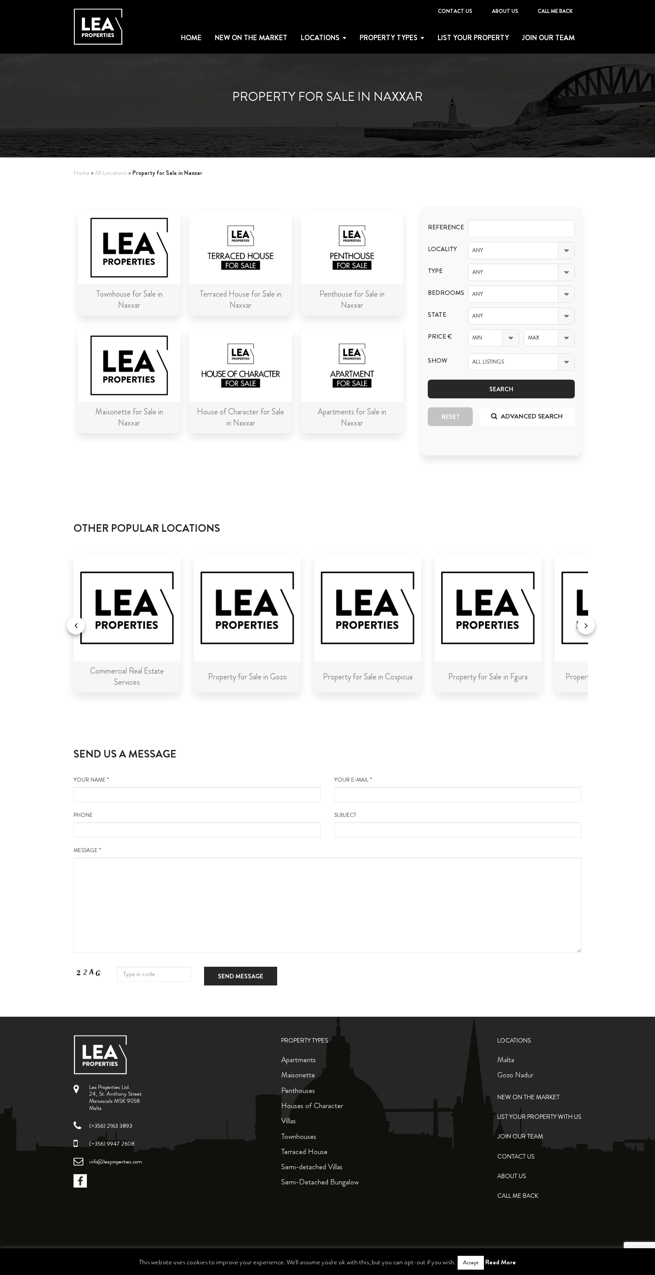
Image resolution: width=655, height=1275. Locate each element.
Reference (441, 227)
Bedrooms (441, 293)
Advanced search (531, 416)
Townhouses (298, 1136)
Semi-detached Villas (312, 1166)
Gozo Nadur (515, 1074)
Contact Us (455, 11)
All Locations (111, 173)
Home (191, 37)
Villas (288, 1120)
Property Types (304, 1040)
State (437, 314)
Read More (500, 1262)
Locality (441, 249)
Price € (440, 336)
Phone (83, 815)
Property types (389, 37)
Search (501, 389)
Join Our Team (548, 37)
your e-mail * (353, 780)
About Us (505, 11)
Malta (505, 1059)
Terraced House (304, 1151)
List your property (473, 37)
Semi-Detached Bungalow (320, 1181)
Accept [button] (471, 1262)
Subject (345, 815)
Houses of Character (312, 1105)
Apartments (298, 1059)
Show (437, 360)
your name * (91, 780)
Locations (320, 37)
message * (87, 850)
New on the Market (251, 37)
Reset (451, 416)
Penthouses (298, 1090)
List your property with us (539, 1117)
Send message (240, 976)
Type (435, 271)
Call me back (555, 11)
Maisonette (298, 1074)
